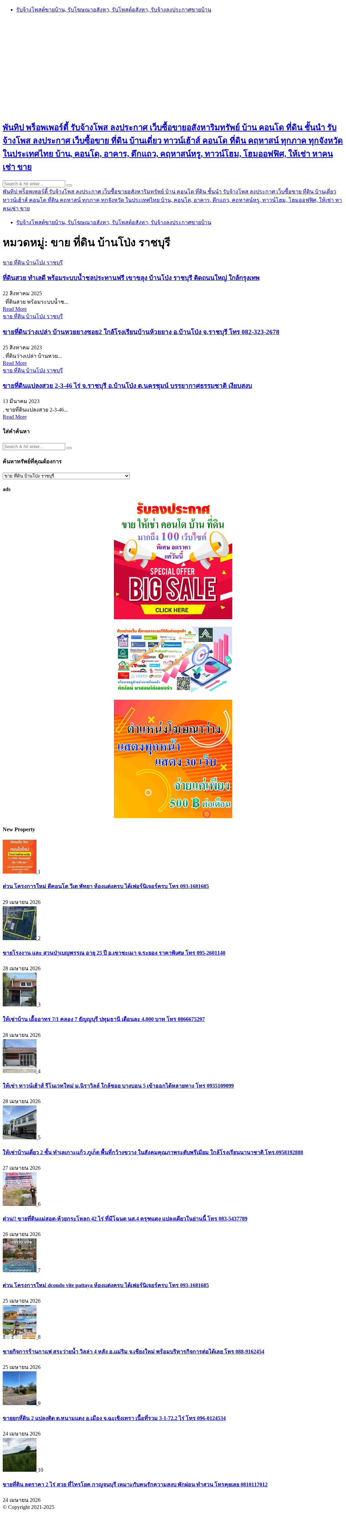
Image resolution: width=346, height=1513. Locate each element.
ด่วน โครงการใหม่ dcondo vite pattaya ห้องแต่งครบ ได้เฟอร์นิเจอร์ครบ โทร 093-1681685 (106, 1285)
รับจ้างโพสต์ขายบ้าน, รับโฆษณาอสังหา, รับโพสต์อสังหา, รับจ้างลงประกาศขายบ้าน (113, 10)
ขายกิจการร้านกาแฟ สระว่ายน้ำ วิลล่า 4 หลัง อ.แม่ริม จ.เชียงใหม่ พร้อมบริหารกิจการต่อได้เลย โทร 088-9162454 (133, 1351)
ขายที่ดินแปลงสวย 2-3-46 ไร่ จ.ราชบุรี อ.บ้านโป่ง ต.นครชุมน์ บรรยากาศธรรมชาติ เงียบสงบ (127, 385)
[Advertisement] (173, 66)
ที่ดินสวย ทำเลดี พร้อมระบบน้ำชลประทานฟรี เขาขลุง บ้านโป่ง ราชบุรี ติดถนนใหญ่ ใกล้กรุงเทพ (131, 277)
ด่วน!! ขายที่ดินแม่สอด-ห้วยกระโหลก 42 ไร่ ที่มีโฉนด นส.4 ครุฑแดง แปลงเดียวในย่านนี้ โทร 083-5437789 (125, 1218)
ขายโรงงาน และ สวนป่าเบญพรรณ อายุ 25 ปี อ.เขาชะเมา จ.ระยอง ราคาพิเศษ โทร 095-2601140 (114, 953)
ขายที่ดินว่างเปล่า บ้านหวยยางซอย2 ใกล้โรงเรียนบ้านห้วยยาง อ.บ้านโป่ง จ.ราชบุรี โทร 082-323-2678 (141, 331)
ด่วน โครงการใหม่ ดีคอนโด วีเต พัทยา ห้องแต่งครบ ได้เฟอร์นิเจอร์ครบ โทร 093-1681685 (106, 886)
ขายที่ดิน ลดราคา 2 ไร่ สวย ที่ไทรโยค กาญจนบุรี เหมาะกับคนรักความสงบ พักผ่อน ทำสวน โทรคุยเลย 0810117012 (135, 1484)
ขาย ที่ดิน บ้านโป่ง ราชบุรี (33, 262)
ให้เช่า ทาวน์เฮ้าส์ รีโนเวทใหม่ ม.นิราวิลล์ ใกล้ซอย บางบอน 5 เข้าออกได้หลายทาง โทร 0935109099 (118, 1086)
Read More (15, 309)
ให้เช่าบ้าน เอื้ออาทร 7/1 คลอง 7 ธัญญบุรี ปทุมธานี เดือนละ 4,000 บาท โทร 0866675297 (104, 1019)
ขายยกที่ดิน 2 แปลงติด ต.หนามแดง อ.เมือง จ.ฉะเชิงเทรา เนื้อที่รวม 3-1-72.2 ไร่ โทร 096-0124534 (114, 1418)
